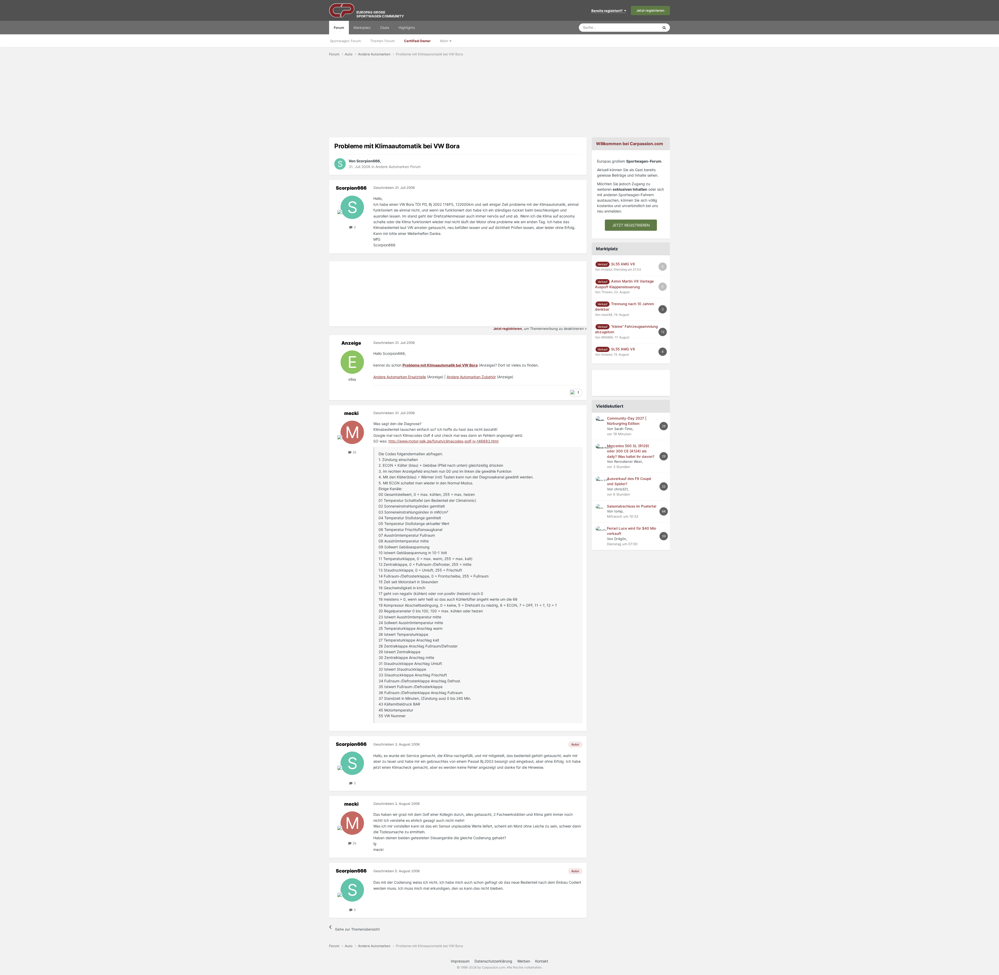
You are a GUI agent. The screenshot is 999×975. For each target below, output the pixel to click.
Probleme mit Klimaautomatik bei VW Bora (440, 365)
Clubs (384, 27)
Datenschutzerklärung (493, 961)
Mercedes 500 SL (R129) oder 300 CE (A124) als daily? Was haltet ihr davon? (630, 451)
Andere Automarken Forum (398, 166)
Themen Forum (382, 41)
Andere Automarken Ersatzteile (399, 377)
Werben (523, 961)
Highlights (407, 27)
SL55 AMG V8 (623, 264)
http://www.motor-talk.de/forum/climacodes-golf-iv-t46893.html (443, 441)
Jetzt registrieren (650, 10)
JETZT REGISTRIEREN (631, 225)
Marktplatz (362, 27)
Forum (339, 27)
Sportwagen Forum (345, 41)
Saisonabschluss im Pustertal (631, 506)
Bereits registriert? (607, 11)
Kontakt (541, 961)
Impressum (460, 961)
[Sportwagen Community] (342, 10)
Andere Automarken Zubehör (471, 377)
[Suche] (664, 27)
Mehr (445, 41)
